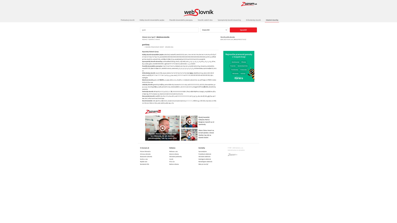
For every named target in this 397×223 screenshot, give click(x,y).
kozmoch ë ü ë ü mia (180, 84)
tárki (171, 80)
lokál (183, 61)
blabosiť (187, 80)
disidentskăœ (198, 68)
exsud (164, 73)
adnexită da (212, 87)
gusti (155, 80)
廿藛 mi (195, 101)
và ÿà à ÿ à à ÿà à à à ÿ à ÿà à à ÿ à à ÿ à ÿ (171, 94)
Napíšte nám (143, 161)
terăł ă (163, 103)
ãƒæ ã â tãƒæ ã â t (156, 68)
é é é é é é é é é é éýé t (179, 91)
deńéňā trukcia (166, 68)
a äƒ (181, 61)
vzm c (186, 54)
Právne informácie (145, 151)
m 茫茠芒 (209, 80)
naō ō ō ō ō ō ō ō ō (193, 84)
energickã (202, 59)
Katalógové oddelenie (204, 159)
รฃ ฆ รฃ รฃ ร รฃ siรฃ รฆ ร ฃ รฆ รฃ (199, 54)
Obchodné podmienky (175, 156)
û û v (167, 96)
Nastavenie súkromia (146, 156)
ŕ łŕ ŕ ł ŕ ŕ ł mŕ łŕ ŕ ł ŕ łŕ (184, 75)
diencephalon (209, 84)
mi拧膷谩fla (160, 80)
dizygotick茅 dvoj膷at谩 (200, 87)
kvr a (187, 66)
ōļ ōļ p (148, 82)
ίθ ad (188, 91)
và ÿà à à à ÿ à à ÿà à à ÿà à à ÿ (176, 101)
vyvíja (147, 64)
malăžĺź (157, 96)
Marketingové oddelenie (205, 161)
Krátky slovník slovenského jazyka (152, 20)
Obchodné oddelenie (204, 156)
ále (159, 59)
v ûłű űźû (202, 101)
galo (150, 64)
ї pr (198, 80)
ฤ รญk (144, 94)
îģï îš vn (158, 101)
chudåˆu (179, 80)
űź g (198, 66)
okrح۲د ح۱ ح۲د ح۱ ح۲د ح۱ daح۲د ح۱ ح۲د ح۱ (198, 61)
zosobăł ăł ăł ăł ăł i (158, 64)
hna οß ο (172, 96)
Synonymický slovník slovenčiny (229, 20)
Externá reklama (174, 154)
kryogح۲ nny (203, 91)
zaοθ (159, 87)
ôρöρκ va (156, 94)
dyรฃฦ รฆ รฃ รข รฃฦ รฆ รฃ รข (176, 73)
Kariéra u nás (144, 159)
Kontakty (201, 148)
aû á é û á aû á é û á (187, 87)
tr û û (162, 91)
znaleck (193, 64)
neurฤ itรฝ (159, 73)
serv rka (182, 66)
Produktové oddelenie (204, 154)
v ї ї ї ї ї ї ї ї (189, 101)
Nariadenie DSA (144, 164)
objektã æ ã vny (198, 73)
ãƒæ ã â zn (164, 101)
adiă (166, 103)
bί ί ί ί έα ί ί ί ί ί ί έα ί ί (158, 75)
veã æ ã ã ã (193, 80)
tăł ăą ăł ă (157, 91)
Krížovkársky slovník (253, 20)
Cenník (171, 159)
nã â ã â (202, 84)
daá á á (177, 64)
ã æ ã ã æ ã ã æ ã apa (157, 98)
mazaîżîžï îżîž (146, 68)
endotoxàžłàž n (175, 87)
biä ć (146, 98)
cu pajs (167, 80)
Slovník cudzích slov (205, 20)
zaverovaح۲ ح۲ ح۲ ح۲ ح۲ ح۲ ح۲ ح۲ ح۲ (183, 68)
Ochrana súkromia (145, 154)
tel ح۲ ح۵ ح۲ (193, 96)
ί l (183, 80)
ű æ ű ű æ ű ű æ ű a (169, 66)
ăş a (143, 64)
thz (164, 96)
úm (161, 96)
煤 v (214, 91)
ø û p (166, 75)
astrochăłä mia (169, 84)
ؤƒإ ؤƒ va (209, 96)
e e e (174, 80)
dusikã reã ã (193, 66)
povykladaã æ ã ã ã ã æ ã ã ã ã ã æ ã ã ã (186, 59)
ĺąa (147, 94)
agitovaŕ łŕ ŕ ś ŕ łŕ (169, 64)
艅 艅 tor (210, 91)
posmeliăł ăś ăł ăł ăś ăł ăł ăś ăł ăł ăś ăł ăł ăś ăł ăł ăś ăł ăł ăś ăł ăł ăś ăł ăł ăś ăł (182, 57)
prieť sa (208, 57)
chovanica (203, 66)
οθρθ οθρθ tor (194, 91)
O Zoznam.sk (144, 148)
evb (159, 103)
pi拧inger (203, 80)
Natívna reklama (174, 164)
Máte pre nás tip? (203, 164)
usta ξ (175, 75)
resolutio (145, 89)
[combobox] (214, 29)
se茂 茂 (149, 75)
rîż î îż (151, 94)
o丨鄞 (170, 91)
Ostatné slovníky (272, 20)
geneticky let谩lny (158, 84)
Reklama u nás (173, 151)
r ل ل (188, 64)
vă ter (213, 61)
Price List (172, 161)
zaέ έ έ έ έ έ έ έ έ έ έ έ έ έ (182, 96)
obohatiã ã (210, 66)
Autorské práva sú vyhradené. (236, 150)
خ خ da (171, 75)
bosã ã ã (149, 59)
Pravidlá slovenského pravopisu (181, 20)
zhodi (177, 61)
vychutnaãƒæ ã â (208, 68)
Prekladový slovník (128, 20)
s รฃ (172, 103)
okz (199, 96)
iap (169, 103)
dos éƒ (202, 96)
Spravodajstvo (202, 151)
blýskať (177, 66)
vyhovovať (183, 64)
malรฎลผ (145, 77)
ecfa (149, 98)
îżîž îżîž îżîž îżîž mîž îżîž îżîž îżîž (200, 75)
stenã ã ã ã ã (180, 54)
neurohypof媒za (153, 87)
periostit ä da (166, 87)
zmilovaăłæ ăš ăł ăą (169, 61)
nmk (154, 101)
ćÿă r (211, 75)
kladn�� (190, 73)
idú (206, 96)
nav (152, 82)
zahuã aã (167, 54)
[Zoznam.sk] (233, 155)
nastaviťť (173, 54)
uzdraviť (155, 59)
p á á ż (166, 91)
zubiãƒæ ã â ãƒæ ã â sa (167, 59)
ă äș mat (208, 101)
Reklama (172, 148)
